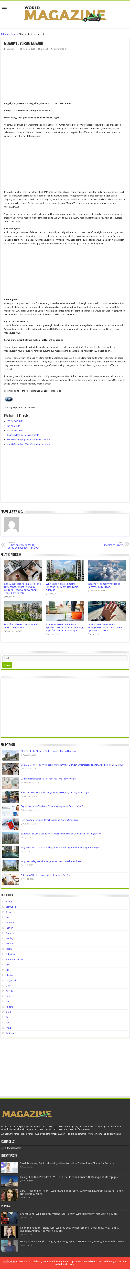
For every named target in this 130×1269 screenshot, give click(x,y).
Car (7, 917)
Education (10, 922)
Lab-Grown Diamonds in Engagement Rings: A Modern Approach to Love (105, 627)
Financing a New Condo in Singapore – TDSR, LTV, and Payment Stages (55, 792)
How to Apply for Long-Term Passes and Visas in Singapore (49, 820)
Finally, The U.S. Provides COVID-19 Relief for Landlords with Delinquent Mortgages (69, 1177)
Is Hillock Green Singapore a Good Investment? (20, 626)
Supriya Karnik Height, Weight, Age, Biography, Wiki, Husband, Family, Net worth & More (72, 1241)
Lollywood (11, 980)
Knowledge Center (113, 543)
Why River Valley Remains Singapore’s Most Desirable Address (62, 586)
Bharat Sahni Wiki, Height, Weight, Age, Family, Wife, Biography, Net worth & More (69, 1213)
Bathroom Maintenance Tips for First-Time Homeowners (48, 778)
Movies (9, 985)
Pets (8, 996)
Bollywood (11, 907)
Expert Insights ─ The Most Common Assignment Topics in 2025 (52, 806)
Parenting (10, 991)
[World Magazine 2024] (65, 14)
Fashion (9, 928)
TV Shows (10, 1033)
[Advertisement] (65, 76)
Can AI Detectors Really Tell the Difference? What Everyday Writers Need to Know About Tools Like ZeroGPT (22, 588)
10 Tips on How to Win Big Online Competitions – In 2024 (23, 545)
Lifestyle (10, 975)
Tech (8, 1017)
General (14, 34)
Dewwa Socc (12, 49)
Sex (7, 1001)
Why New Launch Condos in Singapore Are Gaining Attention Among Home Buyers (60, 847)
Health (9, 949)
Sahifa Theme (10, 1261)
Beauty (9, 901)
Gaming (9, 938)
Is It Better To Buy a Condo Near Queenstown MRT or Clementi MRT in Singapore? (61, 833)
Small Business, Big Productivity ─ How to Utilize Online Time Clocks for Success (67, 1163)
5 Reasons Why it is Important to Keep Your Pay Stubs (46, 875)
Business (10, 912)
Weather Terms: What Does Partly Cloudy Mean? (104, 585)
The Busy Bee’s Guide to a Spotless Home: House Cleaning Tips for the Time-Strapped (64, 627)
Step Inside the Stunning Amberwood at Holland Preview (48, 751)
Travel (9, 1028)
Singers (9, 1006)
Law (7, 964)
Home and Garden (14, 959)
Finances (10, 933)
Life (7, 970)
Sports (9, 1012)
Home (6, 34)
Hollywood (11, 954)
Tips (8, 1022)
